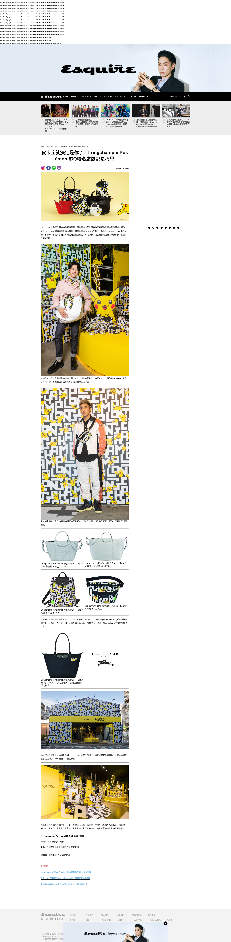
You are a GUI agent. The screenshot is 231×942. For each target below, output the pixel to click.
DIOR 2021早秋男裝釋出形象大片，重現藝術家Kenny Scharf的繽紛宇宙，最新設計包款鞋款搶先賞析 (117, 123)
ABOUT (73, 915)
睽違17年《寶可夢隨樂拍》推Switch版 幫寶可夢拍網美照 (65, 878)
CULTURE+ (108, 97)
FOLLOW (182, 97)
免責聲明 (120, 915)
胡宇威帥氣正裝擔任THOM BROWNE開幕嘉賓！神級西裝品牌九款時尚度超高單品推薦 (178, 123)
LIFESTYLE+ (98, 97)
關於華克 (151, 915)
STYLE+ (66, 97)
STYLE (72, 920)
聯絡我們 (89, 915)
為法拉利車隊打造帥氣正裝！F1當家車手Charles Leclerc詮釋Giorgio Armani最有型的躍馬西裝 (147, 123)
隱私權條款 (137, 915)
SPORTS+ (133, 97)
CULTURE (138, 920)
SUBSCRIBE (172, 97)
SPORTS (169, 920)
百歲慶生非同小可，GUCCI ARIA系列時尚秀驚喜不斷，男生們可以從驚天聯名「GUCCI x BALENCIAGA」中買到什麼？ (56, 125)
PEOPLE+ (75, 97)
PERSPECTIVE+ (121, 97)
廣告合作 (105, 915)
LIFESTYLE (122, 920)
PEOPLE (89, 920)
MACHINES (106, 920)
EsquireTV (143, 97)
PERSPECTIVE (155, 920)
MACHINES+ (86, 97)
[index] (53, 96)
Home (42, 146)
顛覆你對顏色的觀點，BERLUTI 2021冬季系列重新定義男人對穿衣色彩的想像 (87, 123)
